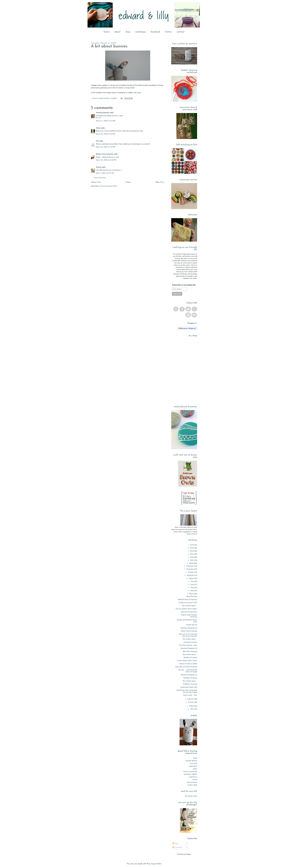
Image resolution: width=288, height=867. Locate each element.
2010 (192, 560)
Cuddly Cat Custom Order (188, 602)
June (192, 584)
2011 (192, 557)
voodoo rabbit (192, 785)
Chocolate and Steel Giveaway (186, 667)
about (117, 32)
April (192, 590)
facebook (155, 32)
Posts (176, 843)
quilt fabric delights (190, 774)
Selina (98, 128)
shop (127, 32)
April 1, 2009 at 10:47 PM (105, 173)
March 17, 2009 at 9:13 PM (105, 121)
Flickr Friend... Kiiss (190, 695)
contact (180, 32)
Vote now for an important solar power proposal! (188, 635)
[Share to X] (129, 98)
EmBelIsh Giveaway (190, 684)
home (106, 32)
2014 (192, 548)
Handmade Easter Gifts (188, 687)
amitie (195, 758)
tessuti (194, 779)
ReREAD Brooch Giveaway (187, 599)
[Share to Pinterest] (134, 98)
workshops (140, 32)
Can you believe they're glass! (186, 609)
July (192, 581)
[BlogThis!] (127, 98)
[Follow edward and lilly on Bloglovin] (187, 329)
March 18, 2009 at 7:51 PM (105, 147)
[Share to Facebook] (132, 98)
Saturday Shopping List (189, 628)
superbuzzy (193, 777)
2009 (191, 563)
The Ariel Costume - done (188, 645)
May (192, 587)
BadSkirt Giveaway (190, 657)
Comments (178, 847)
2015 (192, 545)
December (190, 566)
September (191, 575)
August (191, 578)
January (191, 702)
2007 (192, 709)
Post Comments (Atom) (109, 186)
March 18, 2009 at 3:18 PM (105, 134)
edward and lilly (104, 98)
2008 (191, 706)
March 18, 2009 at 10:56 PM (106, 160)
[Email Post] (121, 98)
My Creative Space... (189, 605)
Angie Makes (156, 864)
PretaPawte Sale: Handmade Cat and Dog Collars (187, 691)
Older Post (159, 182)
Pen (97, 141)
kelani (195, 769)
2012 (192, 554)
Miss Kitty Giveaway (190, 651)
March (191, 594)
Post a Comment (100, 178)
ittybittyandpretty (102, 112)
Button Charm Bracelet (189, 631)
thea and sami (192, 782)
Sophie (98, 167)
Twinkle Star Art (191, 625)
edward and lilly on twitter (188, 664)
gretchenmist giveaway (189, 612)
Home (128, 182)
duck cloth (193, 763)
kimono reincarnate (190, 771)
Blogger (188, 854)
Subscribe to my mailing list (184, 285)
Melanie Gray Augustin (104, 154)
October (191, 572)
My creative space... (190, 639)
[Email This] (125, 98)
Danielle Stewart (191, 761)
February (190, 699)
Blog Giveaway (192, 596)
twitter (168, 32)
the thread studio (191, 796)
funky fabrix (193, 766)
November (190, 569)
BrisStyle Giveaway (190, 678)
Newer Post (96, 182)
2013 (192, 551)
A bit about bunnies (190, 642)
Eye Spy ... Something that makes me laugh (187, 671)
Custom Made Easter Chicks (187, 660)
